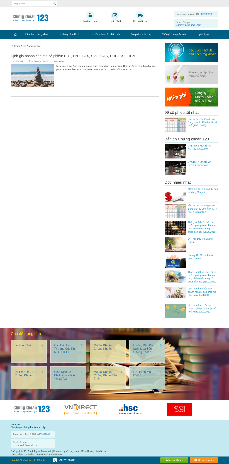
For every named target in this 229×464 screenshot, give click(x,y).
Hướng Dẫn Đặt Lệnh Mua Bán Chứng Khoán (143, 349)
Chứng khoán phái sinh (174, 34)
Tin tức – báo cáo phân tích (105, 34)
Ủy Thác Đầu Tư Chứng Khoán (25, 373)
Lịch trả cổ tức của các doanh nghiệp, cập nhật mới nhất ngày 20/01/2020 (202, 308)
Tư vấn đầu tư (115, 21)
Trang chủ (15, 34)
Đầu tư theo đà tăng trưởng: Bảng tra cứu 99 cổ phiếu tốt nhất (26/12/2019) (202, 122)
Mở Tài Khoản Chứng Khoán (103, 347)
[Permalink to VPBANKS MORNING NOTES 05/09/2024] (175, 168)
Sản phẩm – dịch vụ (140, 34)
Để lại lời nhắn (205, 460)
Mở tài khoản (90, 21)
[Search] (54, 3)
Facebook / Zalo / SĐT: (194, 14)
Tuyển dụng (202, 34)
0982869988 (67, 460)
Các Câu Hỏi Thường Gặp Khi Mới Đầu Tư (64, 349)
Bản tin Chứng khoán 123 (38, 61)
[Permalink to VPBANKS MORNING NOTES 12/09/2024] (175, 151)
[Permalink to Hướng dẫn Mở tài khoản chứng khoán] (175, 261)
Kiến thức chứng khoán (37, 34)
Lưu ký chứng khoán (142, 373)
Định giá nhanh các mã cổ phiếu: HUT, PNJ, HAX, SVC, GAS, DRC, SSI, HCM (73, 56)
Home (17, 46)
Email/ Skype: (188, 23)
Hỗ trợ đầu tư (140, 21)
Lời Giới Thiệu (23, 345)
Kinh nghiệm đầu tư (70, 34)
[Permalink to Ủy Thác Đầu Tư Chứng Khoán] (175, 244)
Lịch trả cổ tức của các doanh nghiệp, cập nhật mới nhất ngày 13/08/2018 (202, 291)
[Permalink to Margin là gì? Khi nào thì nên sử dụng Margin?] (175, 194)
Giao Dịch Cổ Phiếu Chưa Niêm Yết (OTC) (65, 375)
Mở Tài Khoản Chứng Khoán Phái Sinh (106, 375)
